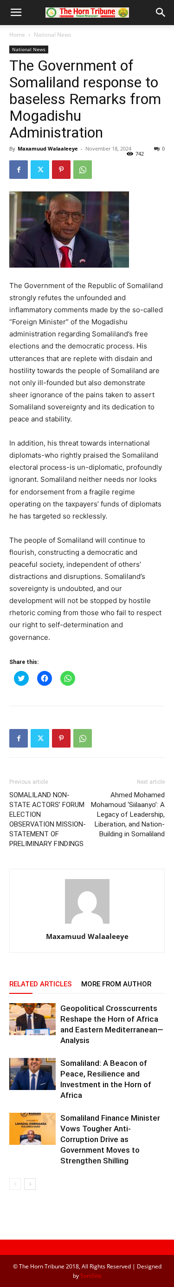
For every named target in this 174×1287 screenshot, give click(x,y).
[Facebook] (18, 169)
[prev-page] (15, 1184)
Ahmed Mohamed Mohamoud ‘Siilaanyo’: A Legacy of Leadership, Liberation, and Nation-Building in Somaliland (128, 814)
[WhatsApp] (82, 169)
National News (52, 35)
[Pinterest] (61, 169)
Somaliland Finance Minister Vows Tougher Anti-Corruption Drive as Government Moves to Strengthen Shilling (110, 1139)
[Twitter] (40, 169)
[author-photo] (87, 923)
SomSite (91, 1276)
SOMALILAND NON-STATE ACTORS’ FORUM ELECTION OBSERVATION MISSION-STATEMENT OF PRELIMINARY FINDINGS (47, 819)
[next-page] (30, 1184)
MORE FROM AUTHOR (116, 984)
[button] (16, 12)
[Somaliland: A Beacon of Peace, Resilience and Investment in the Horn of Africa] (32, 1074)
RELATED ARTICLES (40, 984)
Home (17, 35)
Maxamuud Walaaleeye (48, 148)
